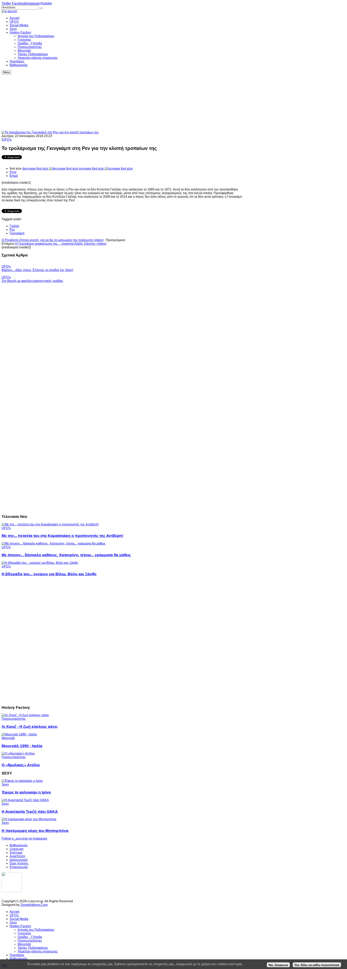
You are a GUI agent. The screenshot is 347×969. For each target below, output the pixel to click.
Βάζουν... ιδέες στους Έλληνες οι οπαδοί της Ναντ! (37, 270)
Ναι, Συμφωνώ (278, 964)
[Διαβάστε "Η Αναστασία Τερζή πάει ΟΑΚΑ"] (25, 800)
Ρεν (12, 229)
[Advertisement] (122, 102)
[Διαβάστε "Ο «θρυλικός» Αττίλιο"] (18, 753)
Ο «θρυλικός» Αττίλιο (21, 765)
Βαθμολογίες (19, 845)
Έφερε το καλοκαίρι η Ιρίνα (26, 792)
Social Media (19, 919)
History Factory (20, 926)
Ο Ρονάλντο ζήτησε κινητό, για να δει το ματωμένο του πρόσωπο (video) (53, 240)
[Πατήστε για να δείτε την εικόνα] (50, 132)
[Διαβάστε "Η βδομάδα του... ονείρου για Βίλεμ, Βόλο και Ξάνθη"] (40, 562)
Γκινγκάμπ (17, 233)
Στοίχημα (16, 852)
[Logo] (12, 891)
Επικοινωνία (19, 867)
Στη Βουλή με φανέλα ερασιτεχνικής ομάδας (32, 281)
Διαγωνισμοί (19, 859)
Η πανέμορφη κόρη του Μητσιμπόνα (35, 831)
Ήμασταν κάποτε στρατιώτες (38, 951)
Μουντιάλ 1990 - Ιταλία (22, 746)
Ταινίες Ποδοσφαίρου (33, 948)
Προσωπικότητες (14, 718)
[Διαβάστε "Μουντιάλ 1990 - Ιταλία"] (19, 734)
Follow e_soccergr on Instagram (24, 838)
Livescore (16, 849)
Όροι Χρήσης (19, 863)
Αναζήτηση (17, 856)
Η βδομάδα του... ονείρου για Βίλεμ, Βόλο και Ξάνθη (49, 574)
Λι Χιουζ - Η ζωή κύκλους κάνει (29, 726)
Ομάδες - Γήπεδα (30, 937)
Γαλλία (14, 226)
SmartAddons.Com (34, 905)
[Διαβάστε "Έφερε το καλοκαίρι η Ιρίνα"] (22, 781)
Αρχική (14, 911)
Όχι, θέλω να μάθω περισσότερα (316, 964)
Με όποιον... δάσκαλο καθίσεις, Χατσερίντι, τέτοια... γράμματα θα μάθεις (66, 555)
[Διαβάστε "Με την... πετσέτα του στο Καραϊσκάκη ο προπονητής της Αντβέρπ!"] (50, 524)
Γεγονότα (24, 933)
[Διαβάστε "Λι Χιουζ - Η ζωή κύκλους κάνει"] (25, 715)
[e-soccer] (9, 11)
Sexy (5, 784)
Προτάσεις (17, 955)
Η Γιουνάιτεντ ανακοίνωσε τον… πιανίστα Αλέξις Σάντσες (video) (60, 243)
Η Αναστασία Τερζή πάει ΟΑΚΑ (30, 811)
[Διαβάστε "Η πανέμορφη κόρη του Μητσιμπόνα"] (29, 819)
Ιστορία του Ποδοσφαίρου (36, 929)
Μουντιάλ (8, 738)
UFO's (6, 139)
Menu (6, 72)
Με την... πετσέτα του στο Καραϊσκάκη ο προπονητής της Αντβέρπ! (62, 536)
